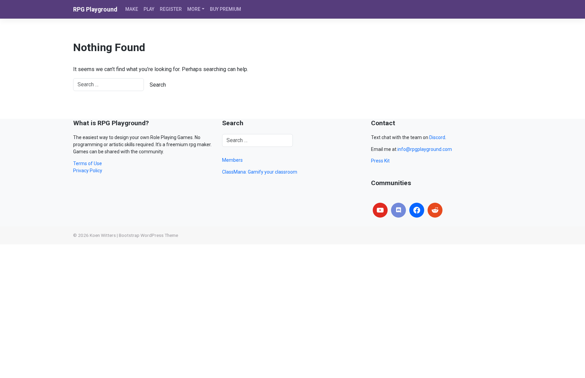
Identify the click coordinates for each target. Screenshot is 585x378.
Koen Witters (103, 235)
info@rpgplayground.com (424, 149)
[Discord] (398, 210)
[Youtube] (380, 210)
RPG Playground (95, 9)
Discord (437, 137)
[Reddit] (435, 210)
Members (232, 160)
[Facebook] (417, 210)
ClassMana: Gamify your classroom (259, 172)
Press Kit (380, 160)
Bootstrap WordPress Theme (148, 235)
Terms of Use (87, 163)
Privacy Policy (87, 170)
